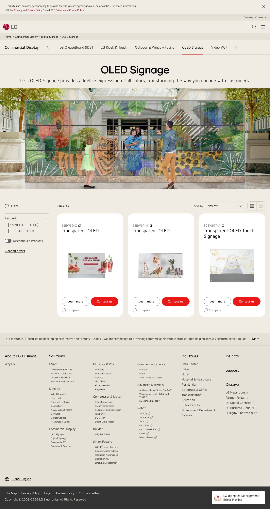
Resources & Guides (60, 421)
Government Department (198, 410)
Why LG (10, 364)
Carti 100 (144, 425)
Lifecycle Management (106, 462)
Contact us (260, 17)
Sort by (198, 206)
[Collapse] (27, 218)
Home (8, 36)
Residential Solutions (61, 373)
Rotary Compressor (104, 406)
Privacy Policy (30, 493)
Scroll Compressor (104, 402)
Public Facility (191, 405)
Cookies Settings (90, 493)
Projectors (100, 389)
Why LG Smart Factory (106, 447)
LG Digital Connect (238, 403)
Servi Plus (144, 417)
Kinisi (142, 433)
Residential (189, 384)
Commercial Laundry (151, 364)
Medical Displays (103, 373)
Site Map (11, 493)
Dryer (142, 373)
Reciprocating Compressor (108, 410)
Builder (98, 429)
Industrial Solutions (60, 377)
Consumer (248, 17)
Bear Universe (146, 437)
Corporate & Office (194, 390)
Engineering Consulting (106, 451)
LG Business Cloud (238, 408)
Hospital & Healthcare (196, 379)
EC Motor (100, 417)
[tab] (76, 47)
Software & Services (61, 446)
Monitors (99, 369)
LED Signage (57, 434)
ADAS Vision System (61, 410)
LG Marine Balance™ (149, 400)
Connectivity (57, 406)
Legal (47, 493)
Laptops (99, 377)
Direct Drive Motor (104, 421)
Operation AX (102, 458)
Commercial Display (26, 36)
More (255, 339)
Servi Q (143, 413)
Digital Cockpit (58, 417)
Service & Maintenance (62, 381)
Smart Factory (102, 441)
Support (232, 370)
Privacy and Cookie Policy (28, 10)
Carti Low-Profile (147, 429)
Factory (187, 415)
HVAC (53, 364)
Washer (143, 369)
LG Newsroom (235, 392)
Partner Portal (235, 397)
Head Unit (56, 398)
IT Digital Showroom (239, 413)
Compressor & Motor (107, 396)
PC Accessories (102, 385)
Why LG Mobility (59, 394)
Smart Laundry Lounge (150, 377)
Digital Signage (49, 36)
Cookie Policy (65, 493)
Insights (232, 356)
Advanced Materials (150, 385)
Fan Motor (100, 413)
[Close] (263, 6)
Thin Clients (101, 381)
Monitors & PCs (103, 364)
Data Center (190, 364)
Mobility (54, 389)
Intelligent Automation (106, 455)
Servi (141, 421)
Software (55, 413)
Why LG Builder (102, 434)
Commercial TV (58, 442)
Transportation (191, 395)
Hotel (185, 374)
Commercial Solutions (61, 369)
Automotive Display (61, 402)
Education (188, 400)
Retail (186, 369)
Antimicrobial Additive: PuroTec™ (155, 390)
